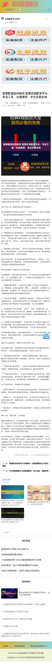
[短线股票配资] (19, 4)
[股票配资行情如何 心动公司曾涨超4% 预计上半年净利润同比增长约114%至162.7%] (12, 492)
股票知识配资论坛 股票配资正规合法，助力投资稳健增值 (34, 593)
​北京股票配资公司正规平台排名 (16, 611)
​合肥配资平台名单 (10, 626)
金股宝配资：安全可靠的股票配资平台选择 (19, 565)
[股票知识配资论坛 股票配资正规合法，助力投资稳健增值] (9, 593)
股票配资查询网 (31, 657)
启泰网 (5, 646)
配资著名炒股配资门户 (39, 646)
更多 (47, 18)
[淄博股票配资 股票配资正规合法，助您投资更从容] (38, 492)
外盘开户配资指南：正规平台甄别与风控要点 (20, 570)
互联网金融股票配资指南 (11, 554)
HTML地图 (40, 653)
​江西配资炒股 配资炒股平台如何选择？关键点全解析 (24, 604)
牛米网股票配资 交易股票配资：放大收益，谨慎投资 (29, 471)
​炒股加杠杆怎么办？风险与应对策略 (17, 619)
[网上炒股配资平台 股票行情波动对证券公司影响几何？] (12, 513)
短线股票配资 (20, 646)
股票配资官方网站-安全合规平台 (15, 549)
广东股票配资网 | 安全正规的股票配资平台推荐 (21, 559)
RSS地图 (31, 653)
